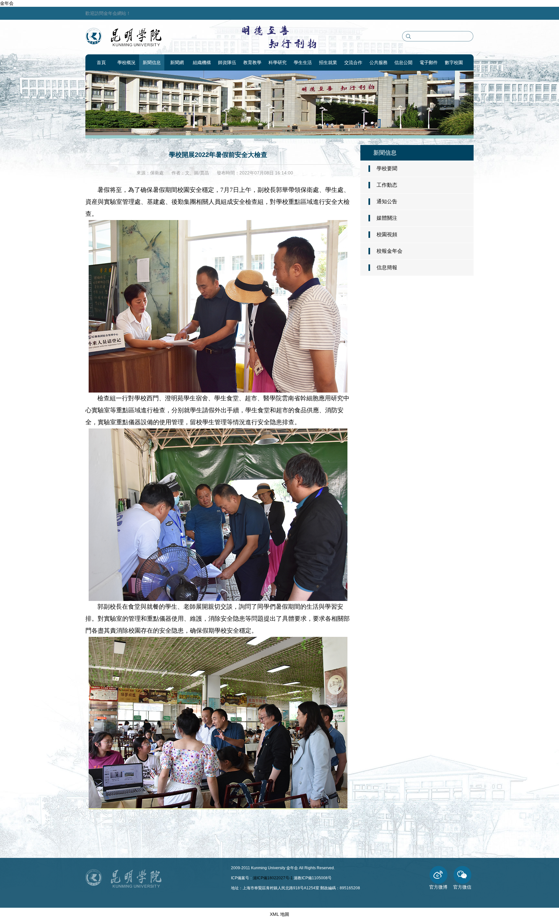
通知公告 (387, 201)
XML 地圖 (279, 914)
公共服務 (378, 62)
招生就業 (328, 62)
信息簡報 (387, 267)
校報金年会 (389, 251)
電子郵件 (429, 62)
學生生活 (303, 62)
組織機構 (202, 62)
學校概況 (126, 62)
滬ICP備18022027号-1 (273, 878)
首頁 (101, 62)
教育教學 (252, 62)
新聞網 (177, 62)
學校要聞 (387, 168)
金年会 (7, 3)
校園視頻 (387, 234)
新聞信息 (152, 62)
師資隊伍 (227, 62)
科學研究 (278, 62)
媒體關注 (387, 218)
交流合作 (353, 62)
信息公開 (403, 62)
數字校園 (454, 62)
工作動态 (387, 185)
